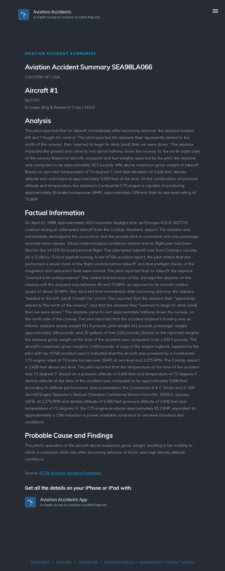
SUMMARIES (150, 562)
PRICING (64, 562)
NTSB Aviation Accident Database (70, 472)
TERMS (172, 562)
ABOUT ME (89, 562)
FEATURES (40, 562)
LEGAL (188, 562)
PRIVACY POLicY (119, 562)
